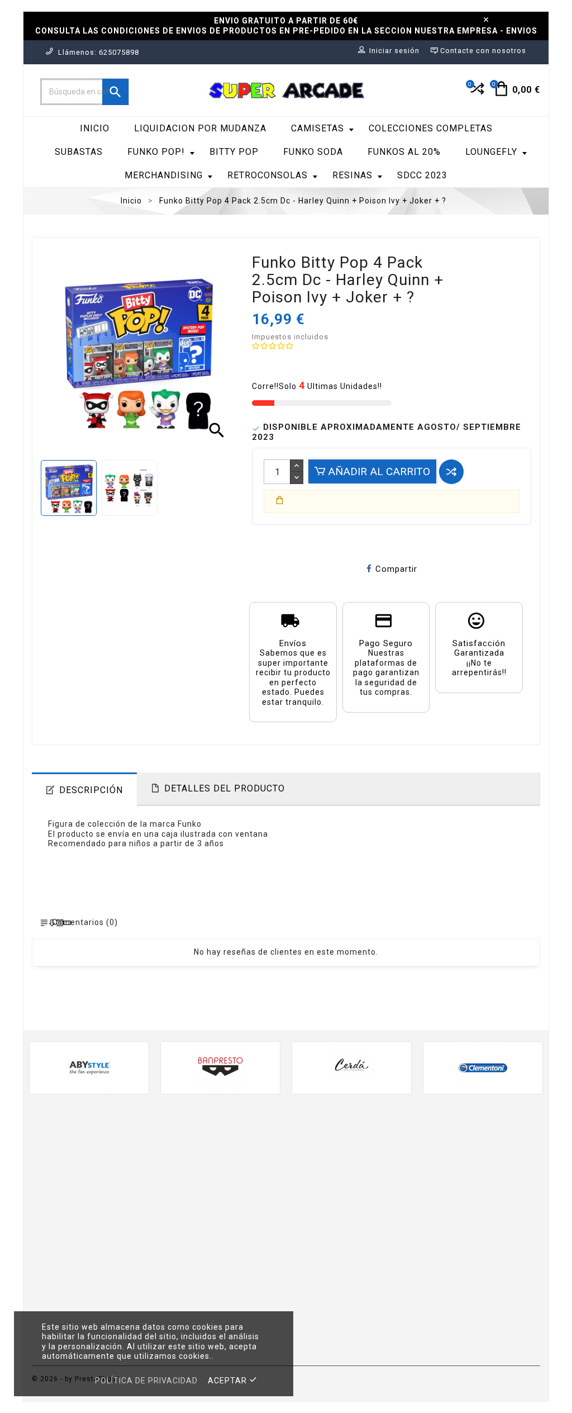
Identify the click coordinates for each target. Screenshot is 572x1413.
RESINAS (352, 175)
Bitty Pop (234, 151)
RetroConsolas (267, 175)
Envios (307, 1158)
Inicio (94, 128)
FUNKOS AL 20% (404, 151)
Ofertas (178, 1158)
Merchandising (164, 175)
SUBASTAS (79, 151)
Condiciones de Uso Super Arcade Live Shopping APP (349, 1291)
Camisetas (317, 128)
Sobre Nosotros (327, 1227)
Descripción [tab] (91, 790)
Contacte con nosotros (342, 1312)
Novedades (186, 1174)
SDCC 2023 (422, 175)
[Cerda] (351, 1067)
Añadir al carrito (377, 471)
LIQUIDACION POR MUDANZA (200, 128)
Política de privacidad (146, 1380)
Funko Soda (313, 151)
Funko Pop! (156, 151)
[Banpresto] (220, 1067)
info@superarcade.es (87, 1277)
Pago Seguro (321, 1243)
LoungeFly (491, 151)
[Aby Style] (89, 1067)
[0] (476, 93)
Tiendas (310, 1345)
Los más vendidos (200, 1191)
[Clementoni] (482, 1067)
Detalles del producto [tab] (224, 788)
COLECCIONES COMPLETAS (431, 128)
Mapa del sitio (323, 1329)
